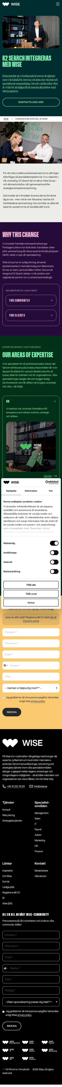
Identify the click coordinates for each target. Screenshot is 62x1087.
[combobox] (6, 665)
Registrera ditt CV (11, 892)
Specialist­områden (42, 804)
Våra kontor (40, 876)
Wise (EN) (7, 903)
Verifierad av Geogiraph (17, 1069)
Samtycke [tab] (11, 490)
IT (36, 824)
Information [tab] (31, 490)
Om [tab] (51, 490)
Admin (38, 835)
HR (36, 846)
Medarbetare (41, 870)
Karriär (6, 881)
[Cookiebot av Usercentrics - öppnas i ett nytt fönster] (45, 482)
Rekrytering (8, 815)
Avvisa (31, 602)
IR (3, 898)
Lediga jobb (8, 887)
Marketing (40, 840)
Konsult (6, 809)
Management (41, 813)
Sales (37, 818)
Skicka (12, 712)
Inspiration (7, 870)
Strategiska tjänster (12, 820)
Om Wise (7, 876)
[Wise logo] (12, 4)
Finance (39, 851)
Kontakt (40, 863)
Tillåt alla (31, 585)
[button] (58, 4)
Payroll (38, 829)
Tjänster (8, 802)
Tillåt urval (31, 593)
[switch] (54, 552)
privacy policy (38, 701)
